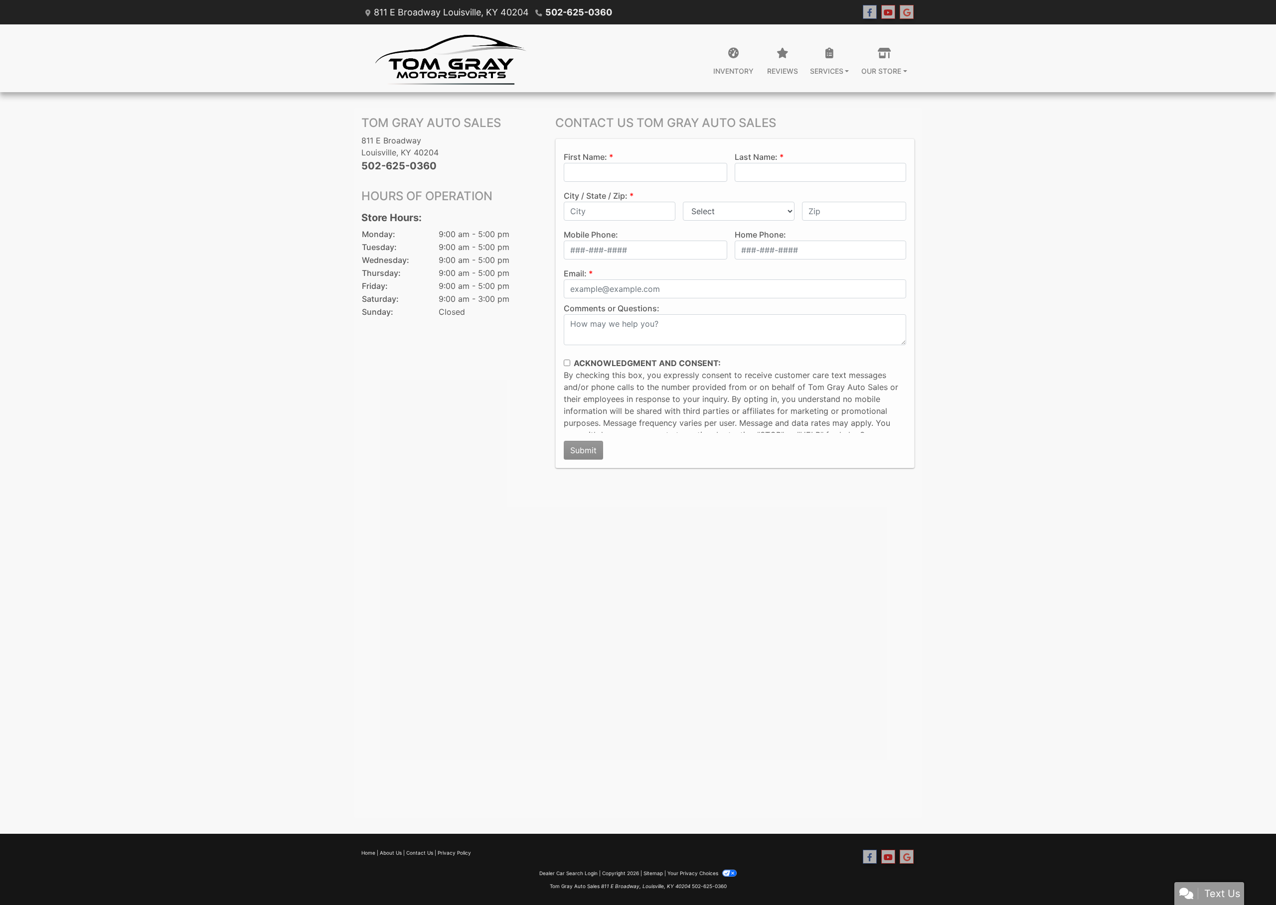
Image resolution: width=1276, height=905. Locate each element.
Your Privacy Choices (693, 873)
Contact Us (419, 853)
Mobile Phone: (591, 235)
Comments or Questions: (611, 308)
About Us (391, 853)
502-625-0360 (578, 12)
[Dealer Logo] (451, 58)
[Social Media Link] (907, 12)
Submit (583, 450)
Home (368, 853)
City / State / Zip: (596, 196)
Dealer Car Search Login (568, 873)
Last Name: (756, 157)
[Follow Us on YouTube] (888, 12)
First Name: (585, 157)
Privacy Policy (454, 853)
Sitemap (653, 873)
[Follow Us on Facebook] (870, 12)
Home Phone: (760, 235)
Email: (575, 273)
